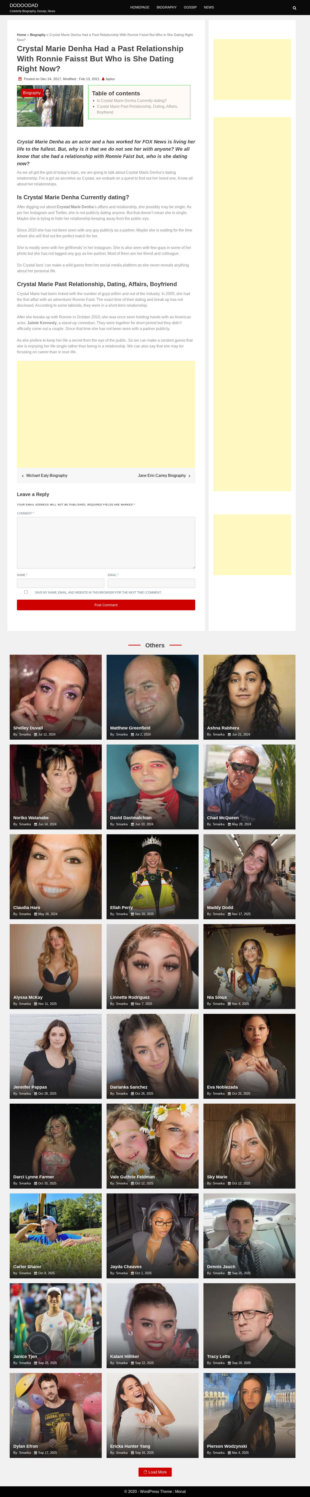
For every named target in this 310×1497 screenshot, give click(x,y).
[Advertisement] (106, 416)
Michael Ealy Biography (46, 475)
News (209, 7)
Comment (25, 513)
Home (21, 35)
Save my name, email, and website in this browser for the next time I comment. (98, 592)
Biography (167, 7)
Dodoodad (24, 5)
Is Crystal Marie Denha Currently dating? (132, 101)
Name (22, 575)
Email (113, 575)
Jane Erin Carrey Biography (162, 475)
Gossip (190, 7)
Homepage (139, 7)
